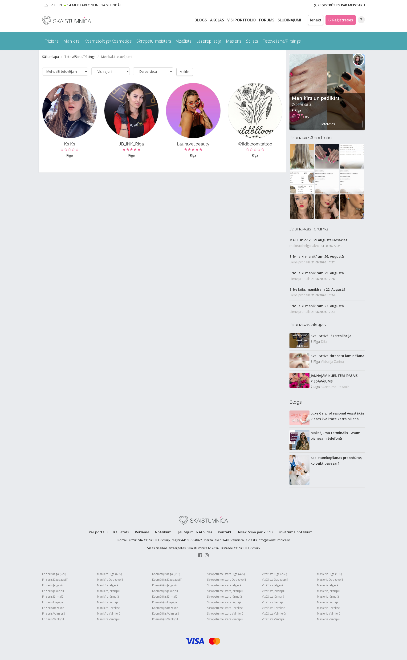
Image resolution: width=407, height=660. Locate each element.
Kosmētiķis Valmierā (165, 614)
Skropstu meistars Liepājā (224, 602)
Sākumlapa (50, 56)
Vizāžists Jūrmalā (273, 597)
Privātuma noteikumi (295, 532)
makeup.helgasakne (304, 245)
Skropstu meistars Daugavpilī (226, 580)
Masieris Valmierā (329, 614)
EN (59, 5)
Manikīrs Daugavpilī (110, 580)
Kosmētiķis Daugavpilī (166, 580)
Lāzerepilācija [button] (208, 41)
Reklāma (142, 532)
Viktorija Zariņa (332, 361)
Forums (267, 20)
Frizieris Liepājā (52, 602)
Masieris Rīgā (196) (329, 574)
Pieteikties (327, 124)
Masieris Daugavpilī (330, 580)
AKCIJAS (217, 20)
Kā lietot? (121, 532)
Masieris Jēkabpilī (328, 591)
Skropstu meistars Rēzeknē (225, 608)
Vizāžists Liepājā (273, 602)
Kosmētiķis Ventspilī (165, 619)
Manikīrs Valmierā (109, 614)
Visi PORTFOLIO (242, 20)
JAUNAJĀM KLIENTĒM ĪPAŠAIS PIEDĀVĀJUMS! (334, 378)
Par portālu (98, 532)
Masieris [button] (233, 41)
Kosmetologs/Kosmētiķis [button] (108, 41)
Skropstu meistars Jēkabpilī (225, 591)
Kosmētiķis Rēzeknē (165, 608)
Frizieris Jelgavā (52, 585)
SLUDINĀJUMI (290, 20)
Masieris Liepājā (327, 602)
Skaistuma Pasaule (335, 387)
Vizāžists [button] (183, 41)
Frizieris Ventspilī (53, 619)
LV (46, 5)
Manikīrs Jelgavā (107, 585)
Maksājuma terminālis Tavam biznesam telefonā (335, 436)
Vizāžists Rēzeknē (273, 608)
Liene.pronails (299, 262)
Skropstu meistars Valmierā (225, 614)
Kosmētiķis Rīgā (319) (166, 574)
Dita (324, 341)
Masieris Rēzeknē (328, 608)
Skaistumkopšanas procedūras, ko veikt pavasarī (336, 460)
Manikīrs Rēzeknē (108, 608)
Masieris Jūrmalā (328, 597)
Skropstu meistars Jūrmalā (224, 597)
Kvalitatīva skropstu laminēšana (337, 356)
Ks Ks (69, 143)
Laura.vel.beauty (193, 143)
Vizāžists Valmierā (274, 614)
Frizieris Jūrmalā (52, 597)
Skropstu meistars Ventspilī (225, 619)
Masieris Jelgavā (327, 585)
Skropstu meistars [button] (153, 41)
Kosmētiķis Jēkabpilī (165, 591)
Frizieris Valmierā (53, 614)
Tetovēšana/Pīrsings (79, 56)
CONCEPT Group (247, 548)
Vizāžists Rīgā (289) (274, 574)
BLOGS (201, 20)
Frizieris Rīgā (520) (54, 574)
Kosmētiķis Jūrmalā (164, 597)
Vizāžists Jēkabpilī (273, 591)
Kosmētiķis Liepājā (164, 602)
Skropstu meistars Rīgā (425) (226, 574)
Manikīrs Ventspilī (108, 619)
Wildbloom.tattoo (255, 143)
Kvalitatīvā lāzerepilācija (331, 336)
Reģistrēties (342, 20)
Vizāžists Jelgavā (272, 585)
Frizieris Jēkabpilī (53, 591)
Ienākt (315, 20)
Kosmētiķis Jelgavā (164, 585)
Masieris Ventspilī (328, 619)
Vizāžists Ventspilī (273, 619)
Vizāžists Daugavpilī (275, 580)
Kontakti (225, 532)
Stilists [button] (252, 41)
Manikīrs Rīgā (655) (109, 574)
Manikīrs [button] (71, 41)
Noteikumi (163, 532)
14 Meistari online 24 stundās (94, 5)
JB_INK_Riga (131, 143)
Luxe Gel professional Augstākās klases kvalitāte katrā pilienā (337, 416)
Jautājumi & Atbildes (195, 532)
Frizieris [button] (52, 41)
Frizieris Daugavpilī (54, 580)
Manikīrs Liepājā (107, 602)
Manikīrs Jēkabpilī (108, 591)
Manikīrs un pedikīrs (316, 98)
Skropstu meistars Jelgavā (224, 585)
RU (53, 5)
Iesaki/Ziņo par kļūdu (255, 532)
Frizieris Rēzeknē (53, 608)
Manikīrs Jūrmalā (108, 597)
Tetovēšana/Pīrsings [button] (282, 41)
